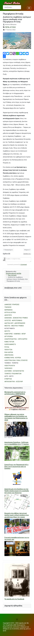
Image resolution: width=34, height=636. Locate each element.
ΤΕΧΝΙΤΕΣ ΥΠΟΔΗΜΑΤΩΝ (12, 373)
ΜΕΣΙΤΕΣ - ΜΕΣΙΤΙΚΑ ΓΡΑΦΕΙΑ (14, 326)
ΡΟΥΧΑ (6, 347)
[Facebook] (4, 53)
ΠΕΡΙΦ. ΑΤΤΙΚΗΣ (10, 27)
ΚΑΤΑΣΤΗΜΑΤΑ (9, 328)
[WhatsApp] (17, 53)
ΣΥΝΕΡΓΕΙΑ (8, 379)
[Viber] (14, 53)
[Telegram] (23, 53)
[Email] (10, 53)
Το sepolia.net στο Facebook (14, 599)
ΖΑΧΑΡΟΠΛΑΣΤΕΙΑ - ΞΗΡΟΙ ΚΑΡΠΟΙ (15, 339)
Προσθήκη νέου (27, 253)
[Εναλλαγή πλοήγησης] (29, 8)
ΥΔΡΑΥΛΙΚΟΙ (8, 368)
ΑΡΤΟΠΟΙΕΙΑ (8, 336)
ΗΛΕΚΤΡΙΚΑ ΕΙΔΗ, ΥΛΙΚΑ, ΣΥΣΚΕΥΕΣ (16, 360)
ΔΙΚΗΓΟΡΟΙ (8, 315)
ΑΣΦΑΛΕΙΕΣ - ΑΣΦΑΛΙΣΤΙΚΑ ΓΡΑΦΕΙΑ (16, 318)
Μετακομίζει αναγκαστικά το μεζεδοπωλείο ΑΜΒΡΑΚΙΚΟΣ (14, 393)
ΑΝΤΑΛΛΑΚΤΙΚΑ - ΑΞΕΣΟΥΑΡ (13, 381)
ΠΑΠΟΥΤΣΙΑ (8, 350)
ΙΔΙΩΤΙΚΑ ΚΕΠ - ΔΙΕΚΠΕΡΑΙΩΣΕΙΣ (14, 323)
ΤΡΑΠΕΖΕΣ (7, 307)
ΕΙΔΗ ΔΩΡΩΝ (8, 352)
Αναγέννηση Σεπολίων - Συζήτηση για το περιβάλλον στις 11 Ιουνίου (16, 443)
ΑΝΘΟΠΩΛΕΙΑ (8, 355)
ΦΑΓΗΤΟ (7, 331)
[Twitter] (7, 53)
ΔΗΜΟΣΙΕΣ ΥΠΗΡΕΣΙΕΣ (11, 304)
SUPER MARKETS (10, 344)
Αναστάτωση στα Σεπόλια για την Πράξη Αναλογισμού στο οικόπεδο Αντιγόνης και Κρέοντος (16, 491)
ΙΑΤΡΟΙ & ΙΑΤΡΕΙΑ (10, 312)
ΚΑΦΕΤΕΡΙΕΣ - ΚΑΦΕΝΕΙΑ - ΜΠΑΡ (15, 334)
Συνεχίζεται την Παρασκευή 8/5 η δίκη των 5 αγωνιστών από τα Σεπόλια (16, 466)
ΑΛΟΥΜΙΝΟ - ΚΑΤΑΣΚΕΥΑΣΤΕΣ (14, 371)
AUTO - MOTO (8, 376)
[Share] (4, 56)
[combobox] (12, 7)
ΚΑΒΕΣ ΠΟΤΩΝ (9, 342)
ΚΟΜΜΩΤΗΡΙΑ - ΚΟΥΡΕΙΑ (12, 358)
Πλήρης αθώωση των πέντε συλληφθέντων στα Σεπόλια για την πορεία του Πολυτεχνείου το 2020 (16, 417)
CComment (23, 264)
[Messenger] (20, 53)
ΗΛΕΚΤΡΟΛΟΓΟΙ (9, 365)
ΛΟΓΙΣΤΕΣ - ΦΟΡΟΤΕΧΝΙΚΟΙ (13, 320)
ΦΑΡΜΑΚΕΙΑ (8, 310)
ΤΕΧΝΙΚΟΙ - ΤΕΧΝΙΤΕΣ (11, 363)
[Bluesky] (27, 53)
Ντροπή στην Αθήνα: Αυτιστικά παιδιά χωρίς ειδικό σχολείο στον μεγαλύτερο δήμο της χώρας (16, 515)
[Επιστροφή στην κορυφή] (31, 633)
